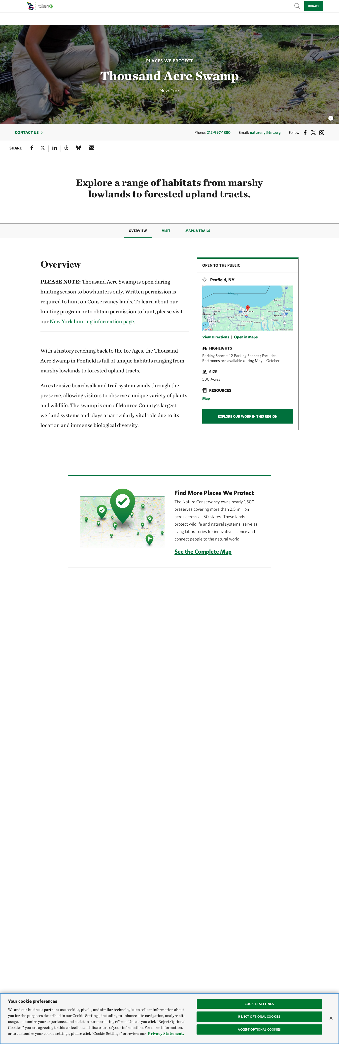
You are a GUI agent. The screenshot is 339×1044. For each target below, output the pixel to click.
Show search (297, 5)
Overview (138, 231)
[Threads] (66, 148)
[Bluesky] (78, 148)
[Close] (331, 1018)
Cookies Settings (259, 1004)
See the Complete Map (203, 551)
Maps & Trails (197, 231)
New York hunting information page (92, 321)
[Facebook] (32, 148)
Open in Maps (246, 336)
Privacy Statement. (166, 1033)
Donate (313, 5)
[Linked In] (54, 148)
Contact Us (27, 132)
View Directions (215, 336)
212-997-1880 (219, 132)
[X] (43, 148)
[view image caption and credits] (331, 116)
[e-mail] (92, 148)
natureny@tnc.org (265, 132)
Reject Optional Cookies (259, 1016)
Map (206, 398)
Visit (166, 231)
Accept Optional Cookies (259, 1029)
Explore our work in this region (247, 416)
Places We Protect (169, 60)
